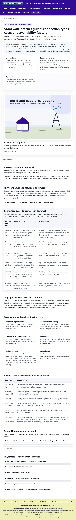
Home (5, 8)
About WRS (39, 502)
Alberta (10, 12)
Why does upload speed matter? (18, 472)
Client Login (35, 12)
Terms (54, 505)
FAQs (32, 502)
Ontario (17, 12)
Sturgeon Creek (55, 441)
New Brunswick (35, 8)
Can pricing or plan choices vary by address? (23, 478)
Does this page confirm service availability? (23, 484)
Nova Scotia (46, 8)
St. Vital (7, 441)
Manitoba (12, 8)
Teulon (65, 441)
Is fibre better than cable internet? (19, 467)
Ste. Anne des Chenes (30, 441)
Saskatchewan (22, 8)
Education (26, 12)
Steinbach (43, 441)
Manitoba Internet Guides (19, 502)
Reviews (48, 502)
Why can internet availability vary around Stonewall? (26, 461)
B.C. (4, 12)
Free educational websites (29, 505)
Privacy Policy (45, 505)
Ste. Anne (16, 441)
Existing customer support (62, 502)
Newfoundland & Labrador (61, 8)
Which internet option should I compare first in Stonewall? (28, 489)
